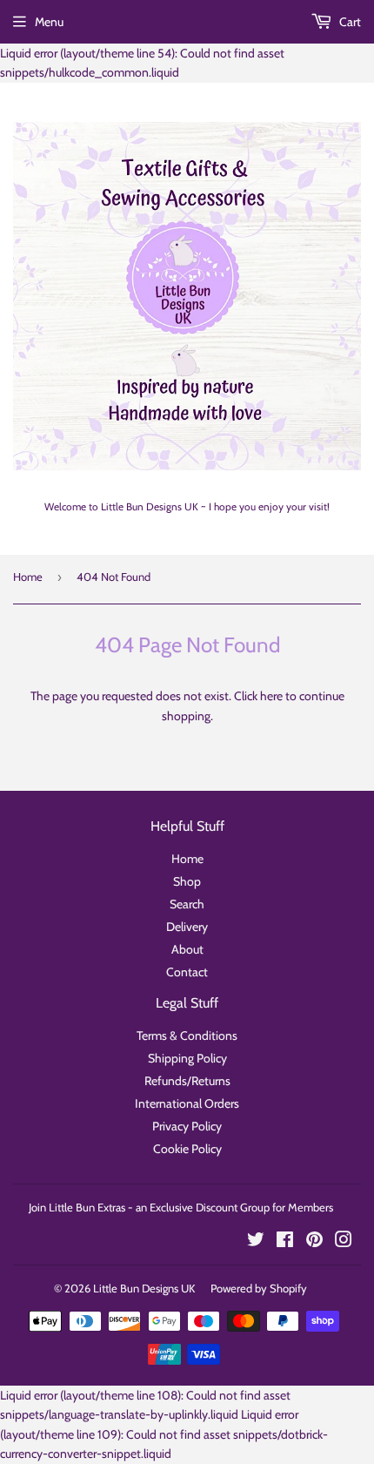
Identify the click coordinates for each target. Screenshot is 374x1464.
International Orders (187, 1103)
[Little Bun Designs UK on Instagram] (343, 1242)
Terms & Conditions (187, 1035)
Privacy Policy (187, 1126)
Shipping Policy (187, 1058)
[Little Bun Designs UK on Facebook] (285, 1242)
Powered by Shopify (258, 1288)
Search (187, 904)
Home (28, 577)
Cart (349, 22)
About (187, 949)
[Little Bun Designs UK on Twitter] (255, 1242)
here (271, 696)
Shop (187, 881)
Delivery (187, 926)
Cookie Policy (187, 1149)
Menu (49, 22)
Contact (187, 972)
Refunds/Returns (187, 1081)
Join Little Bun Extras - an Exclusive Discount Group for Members (181, 1207)
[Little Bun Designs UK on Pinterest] (314, 1242)
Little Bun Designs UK (144, 1288)
